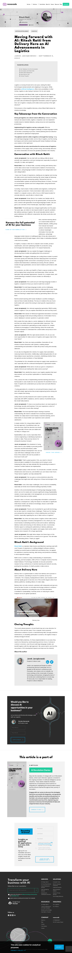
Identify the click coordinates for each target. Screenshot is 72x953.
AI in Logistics (56, 904)
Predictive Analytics (57, 887)
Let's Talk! (17, 739)
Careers (52, 4)
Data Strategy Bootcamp (58, 896)
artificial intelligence (27, 89)
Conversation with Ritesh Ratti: (27, 71)
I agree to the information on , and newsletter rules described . (45, 844)
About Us (48, 4)
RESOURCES (45, 902)
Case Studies (42, 4)
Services (28, 4)
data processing (26, 894)
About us (43, 920)
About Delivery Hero (25, 74)
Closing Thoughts (25, 76)
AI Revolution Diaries (41, 770)
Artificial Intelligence (21, 31)
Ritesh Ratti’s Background (26, 72)
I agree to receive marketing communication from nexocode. (45, 848)
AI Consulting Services (46, 884)
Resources (57, 4)
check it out (36, 809)
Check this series (53, 452)
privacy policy (47, 843)
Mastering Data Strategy (46, 910)
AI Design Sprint (44, 882)
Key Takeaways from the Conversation (29, 69)
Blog (61, 4)
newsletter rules (15, 895)
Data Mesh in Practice (46, 912)
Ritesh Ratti (18, 546)
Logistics (34, 31)
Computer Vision (56, 882)
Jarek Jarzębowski (25, 56)
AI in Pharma (56, 906)
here (51, 845)
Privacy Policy (17, 950)
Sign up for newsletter (15, 229)
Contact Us (66, 4)
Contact (42, 928)
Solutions (35, 4)
